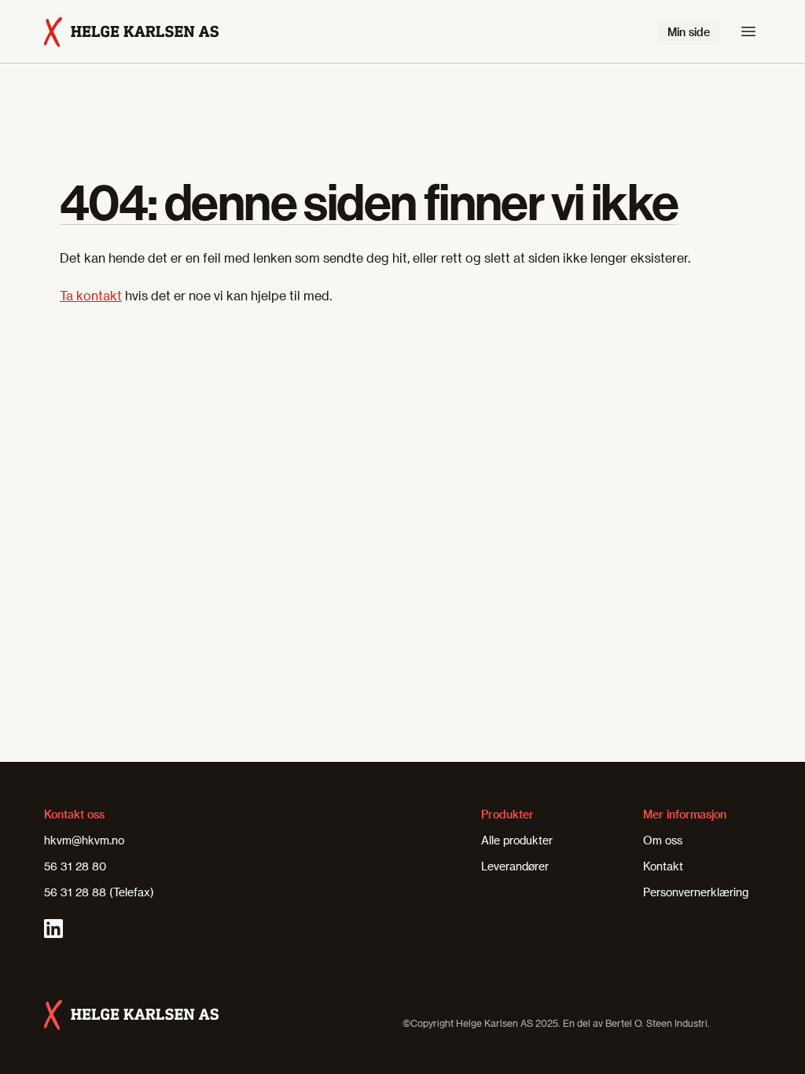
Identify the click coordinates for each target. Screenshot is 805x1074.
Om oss (662, 840)
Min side (688, 32)
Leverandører (515, 866)
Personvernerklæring (695, 892)
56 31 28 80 (75, 866)
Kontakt (663, 866)
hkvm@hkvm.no (84, 840)
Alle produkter (517, 840)
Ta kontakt (91, 295)
